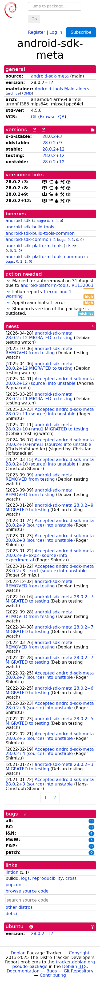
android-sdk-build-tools (30, 226)
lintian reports (49, 294)
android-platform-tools (45, 285)
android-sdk (18, 220)
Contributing (53, 975)
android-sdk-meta (50, 76)
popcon (13, 884)
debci (11, 913)
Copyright (79, 952)
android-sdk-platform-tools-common (44, 256)
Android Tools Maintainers (62, 88)
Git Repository (78, 971)
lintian (12, 872)
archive (13, 93)
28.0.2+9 (52, 142)
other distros (19, 907)
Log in (55, 32)
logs (25, 878)
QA (61, 116)
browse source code (27, 891)
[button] (8, 280)
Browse (47, 116)
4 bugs (39, 221)
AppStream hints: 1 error (52, 303)
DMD (27, 93)
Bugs (51, 971)
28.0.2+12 (53, 149)
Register (36, 32)
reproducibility (47, 878)
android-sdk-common (28, 239)
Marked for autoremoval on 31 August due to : (49, 283)
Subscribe (81, 32)
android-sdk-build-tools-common (40, 233)
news (12, 326)
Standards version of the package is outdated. (49, 311)
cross (71, 878)
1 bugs (59, 240)
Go (34, 19)
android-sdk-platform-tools (34, 245)
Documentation (23, 971)
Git (34, 116)
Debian (18, 952)
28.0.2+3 (52, 136)
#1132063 (82, 285)
